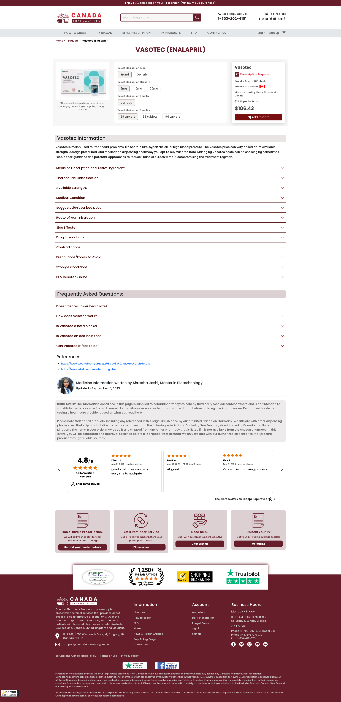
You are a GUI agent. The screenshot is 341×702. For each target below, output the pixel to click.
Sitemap (139, 628)
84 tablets (172, 117)
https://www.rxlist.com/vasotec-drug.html (88, 369)
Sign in (196, 628)
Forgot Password (203, 623)
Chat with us (199, 544)
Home (59, 40)
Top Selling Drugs (145, 639)
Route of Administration (75, 217)
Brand (124, 74)
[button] (10, 693)
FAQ (194, 33)
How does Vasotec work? (76, 316)
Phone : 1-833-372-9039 (246, 634)
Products (73, 40)
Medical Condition (70, 197)
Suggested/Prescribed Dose (78, 207)
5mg (123, 89)
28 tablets (127, 117)
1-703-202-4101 (232, 18)
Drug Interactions (70, 237)
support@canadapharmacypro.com (87, 644)
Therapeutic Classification (77, 178)
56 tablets (150, 117)
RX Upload (104, 33)
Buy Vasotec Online (71, 277)
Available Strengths (72, 187)
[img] (85, 467)
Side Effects (65, 227)
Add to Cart (260, 117)
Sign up (274, 33)
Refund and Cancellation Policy (75, 656)
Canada (126, 103)
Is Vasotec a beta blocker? (77, 326)
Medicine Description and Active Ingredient (90, 168)
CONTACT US (216, 33)
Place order (141, 547)
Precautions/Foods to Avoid (78, 257)
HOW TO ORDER (75, 33)
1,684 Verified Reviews (88, 474)
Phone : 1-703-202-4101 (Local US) (253, 631)
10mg (138, 89)
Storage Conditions (72, 267)
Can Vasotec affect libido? (77, 346)
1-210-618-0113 (272, 18)
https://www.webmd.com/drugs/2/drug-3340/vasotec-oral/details (105, 363)
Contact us (141, 644)
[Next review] (282, 469)
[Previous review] (59, 469)
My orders (198, 612)
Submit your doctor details (82, 547)
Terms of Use (108, 656)
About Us (139, 612)
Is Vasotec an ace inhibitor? (78, 336)
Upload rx (258, 544)
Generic (142, 74)
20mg (154, 89)
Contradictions (68, 247)
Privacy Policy (130, 656)
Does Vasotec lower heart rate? (81, 306)
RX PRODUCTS (171, 33)
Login (262, 33)
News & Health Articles (148, 634)
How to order (142, 618)
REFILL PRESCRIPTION (136, 33)
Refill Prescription (203, 618)
